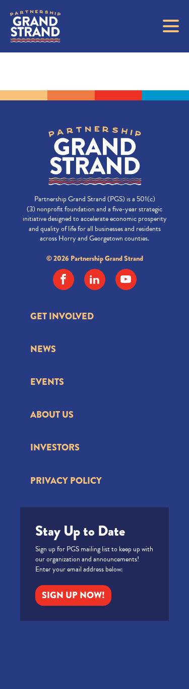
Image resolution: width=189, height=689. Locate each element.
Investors (55, 447)
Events (47, 381)
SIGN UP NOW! (73, 595)
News (43, 349)
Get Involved (62, 316)
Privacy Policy (66, 480)
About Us (52, 414)
